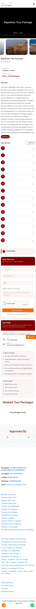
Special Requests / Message (11, 288)
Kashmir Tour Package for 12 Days (12, 568)
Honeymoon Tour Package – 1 (11, 553)
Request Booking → (18, 310)
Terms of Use (10, 606)
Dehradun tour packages (9, 512)
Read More (5, 136)
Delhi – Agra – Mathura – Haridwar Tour (14, 562)
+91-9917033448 (16, 468)
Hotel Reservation (7, 582)
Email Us (9, 343)
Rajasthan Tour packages (9, 527)
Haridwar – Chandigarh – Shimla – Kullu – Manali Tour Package (17, 572)
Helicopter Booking (7, 591)
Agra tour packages (7, 518)
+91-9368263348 (18, 470)
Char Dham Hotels (7, 585)
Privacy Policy (21, 606)
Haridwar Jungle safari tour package (13, 545)
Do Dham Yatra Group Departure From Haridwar (17, 530)
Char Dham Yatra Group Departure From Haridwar (18, 565)
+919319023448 (15, 481)
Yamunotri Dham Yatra (8, 503)
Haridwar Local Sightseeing (10, 550)
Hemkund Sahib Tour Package (11, 521)
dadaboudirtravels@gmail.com (15, 345)
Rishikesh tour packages (9, 509)
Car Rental (4, 588)
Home (15, 33)
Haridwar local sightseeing (10, 506)
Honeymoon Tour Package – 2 (11, 556)
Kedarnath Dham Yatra (8, 497)
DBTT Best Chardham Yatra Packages (13, 539)
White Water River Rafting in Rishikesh (13, 542)
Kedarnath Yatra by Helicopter (11, 524)
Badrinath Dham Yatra (8, 494)
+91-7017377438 (16, 474)
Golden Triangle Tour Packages (11, 548)
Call (8, 338)
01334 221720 (13, 477)
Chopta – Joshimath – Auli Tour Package (14, 559)
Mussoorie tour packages (9, 515)
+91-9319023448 (12, 340)
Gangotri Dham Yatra (8, 500)
